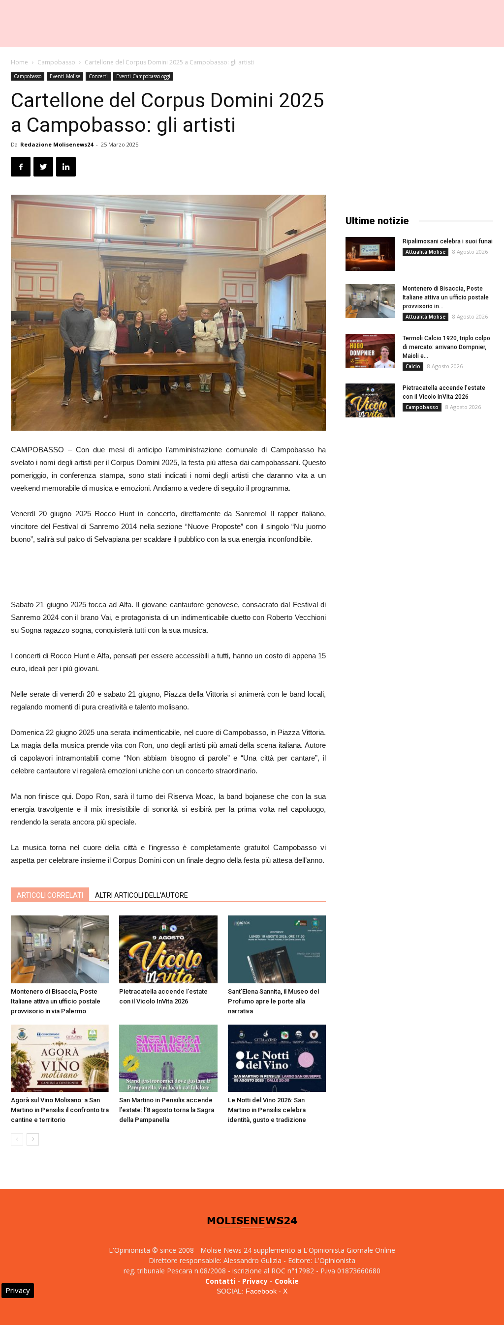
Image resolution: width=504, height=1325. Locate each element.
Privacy (255, 1281)
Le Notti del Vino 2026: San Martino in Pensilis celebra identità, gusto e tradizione (267, 1109)
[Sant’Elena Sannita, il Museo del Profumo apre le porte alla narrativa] (277, 949)
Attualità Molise (425, 251)
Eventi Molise (65, 76)
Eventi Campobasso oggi (143, 76)
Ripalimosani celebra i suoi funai (448, 241)
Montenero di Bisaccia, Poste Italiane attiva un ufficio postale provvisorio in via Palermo (55, 1001)
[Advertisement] (168, 573)
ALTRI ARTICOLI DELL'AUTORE (141, 895)
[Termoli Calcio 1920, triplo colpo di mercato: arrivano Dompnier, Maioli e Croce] (370, 351)
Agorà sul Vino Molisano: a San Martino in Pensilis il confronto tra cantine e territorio (60, 1109)
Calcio (413, 366)
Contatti (220, 1281)
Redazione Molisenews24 (56, 144)
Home (19, 62)
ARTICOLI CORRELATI (50, 895)
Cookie (287, 1281)
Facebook (261, 1291)
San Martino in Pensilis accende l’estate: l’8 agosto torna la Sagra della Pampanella (166, 1109)
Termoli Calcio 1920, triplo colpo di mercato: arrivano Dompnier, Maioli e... (446, 347)
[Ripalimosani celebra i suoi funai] (370, 254)
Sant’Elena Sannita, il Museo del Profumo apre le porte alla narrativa (273, 1001)
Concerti (98, 76)
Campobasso (56, 62)
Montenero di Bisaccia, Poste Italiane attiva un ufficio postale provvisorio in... (446, 297)
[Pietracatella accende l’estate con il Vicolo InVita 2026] (168, 949)
